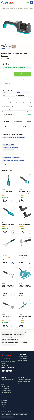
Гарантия (18, 102)
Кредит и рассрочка (23, 360)
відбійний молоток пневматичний (10, 339)
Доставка (5, 102)
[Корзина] (27, 2)
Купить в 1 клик (10, 79)
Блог (2, 396)
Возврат (25, 102)
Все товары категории (27, 171)
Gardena (3, 51)
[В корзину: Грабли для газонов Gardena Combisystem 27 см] (29, 294)
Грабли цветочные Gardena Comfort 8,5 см (8, 317)
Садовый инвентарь (20, 8)
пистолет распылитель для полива (11, 140)
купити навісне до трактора (8, 337)
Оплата (11, 102)
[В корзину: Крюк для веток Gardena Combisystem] (29, 325)
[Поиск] (23, 2)
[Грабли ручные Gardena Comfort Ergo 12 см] (9, 243)
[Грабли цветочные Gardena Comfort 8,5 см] (9, 305)
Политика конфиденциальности (6, 405)
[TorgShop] (11, 2)
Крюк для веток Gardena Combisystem (25, 317)
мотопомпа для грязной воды (10, 147)
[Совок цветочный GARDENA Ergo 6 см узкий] (9, 180)
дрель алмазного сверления (8, 344)
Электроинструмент (6, 390)
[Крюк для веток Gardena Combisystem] (25, 305)
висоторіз (20, 337)
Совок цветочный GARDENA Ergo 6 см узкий (7, 192)
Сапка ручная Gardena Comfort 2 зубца (24, 254)
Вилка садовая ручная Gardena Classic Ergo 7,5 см (25, 192)
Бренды (3, 394)
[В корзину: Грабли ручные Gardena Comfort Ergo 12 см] (13, 263)
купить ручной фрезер (8, 150)
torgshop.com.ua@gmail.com (7, 367)
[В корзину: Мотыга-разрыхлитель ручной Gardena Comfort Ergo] (13, 294)
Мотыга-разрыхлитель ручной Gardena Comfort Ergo (8, 286)
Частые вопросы (22, 362)
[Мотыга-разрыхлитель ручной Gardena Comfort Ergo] (9, 274)
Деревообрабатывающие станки (7, 380)
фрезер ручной (16, 157)
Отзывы (29, 121)
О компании (4, 402)
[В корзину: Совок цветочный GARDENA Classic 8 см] (13, 232)
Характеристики (18, 121)
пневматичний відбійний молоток (10, 342)
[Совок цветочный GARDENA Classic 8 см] (9, 211)
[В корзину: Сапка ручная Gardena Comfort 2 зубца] (29, 263)
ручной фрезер (7, 157)
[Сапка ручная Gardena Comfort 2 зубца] (25, 243)
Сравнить (6, 83)
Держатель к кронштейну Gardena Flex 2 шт (24, 223)
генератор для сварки (8, 144)
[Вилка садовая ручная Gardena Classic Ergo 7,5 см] (25, 180)
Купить (23, 74)
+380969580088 (6, 372)
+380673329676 (6, 370)
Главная (3, 8)
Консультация (24, 79)
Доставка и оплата (22, 356)
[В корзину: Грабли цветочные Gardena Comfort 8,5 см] (13, 325)
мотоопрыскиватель (19, 334)
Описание (6, 121)
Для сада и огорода (10, 8)
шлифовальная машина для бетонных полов (14, 137)
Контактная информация (24, 381)
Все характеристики (7, 97)
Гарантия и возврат (22, 358)
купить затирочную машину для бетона (13, 154)
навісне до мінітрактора (20, 332)
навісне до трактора (7, 334)
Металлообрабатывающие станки (7, 383)
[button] (3, 46)
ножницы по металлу (7, 332)
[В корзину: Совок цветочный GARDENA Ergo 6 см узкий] (13, 200)
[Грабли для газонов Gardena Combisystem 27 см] (25, 274)
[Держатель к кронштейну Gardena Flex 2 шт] (25, 211)
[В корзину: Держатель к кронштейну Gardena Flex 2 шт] (29, 232)
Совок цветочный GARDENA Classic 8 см (8, 223)
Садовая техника (5, 386)
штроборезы (24, 342)
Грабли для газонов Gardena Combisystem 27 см (25, 286)
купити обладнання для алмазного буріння (13, 160)
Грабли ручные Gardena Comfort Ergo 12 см (8, 254)
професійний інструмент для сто (11, 164)
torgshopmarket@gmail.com (24, 379)
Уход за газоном (5, 388)
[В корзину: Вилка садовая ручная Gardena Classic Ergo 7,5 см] (29, 200)
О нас (19, 383)
